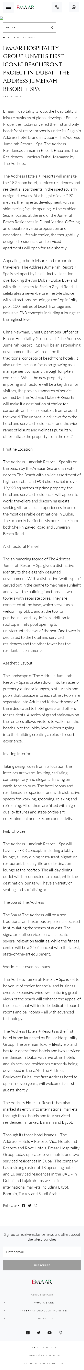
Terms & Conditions (44, 1355)
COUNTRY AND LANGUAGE (44, 1363)
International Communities (44, 1310)
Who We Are (44, 1302)
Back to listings (21, 37)
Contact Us (44, 1318)
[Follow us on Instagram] (35, 1205)
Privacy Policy (44, 1347)
